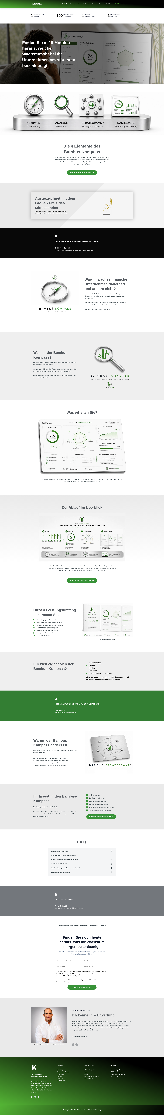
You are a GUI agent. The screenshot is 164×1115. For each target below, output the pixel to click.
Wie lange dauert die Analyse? (60, 851)
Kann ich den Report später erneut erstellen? (65, 868)
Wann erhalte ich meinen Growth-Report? (64, 855)
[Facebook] (38, 1097)
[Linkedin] (31, 1097)
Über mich (60, 1074)
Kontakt (108, 4)
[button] (82, 851)
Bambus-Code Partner (84, 4)
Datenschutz (61, 1080)
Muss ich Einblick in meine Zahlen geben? (64, 859)
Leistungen (60, 1070)
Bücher (86, 1074)
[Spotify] (35, 1097)
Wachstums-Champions (91, 1076)
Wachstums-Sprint (63, 1072)
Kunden (86, 1072)
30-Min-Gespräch (89, 1070)
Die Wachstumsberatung (68, 4)
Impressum (60, 1078)
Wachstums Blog (89, 1078)
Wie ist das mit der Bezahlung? (61, 872)
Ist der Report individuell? (59, 864)
